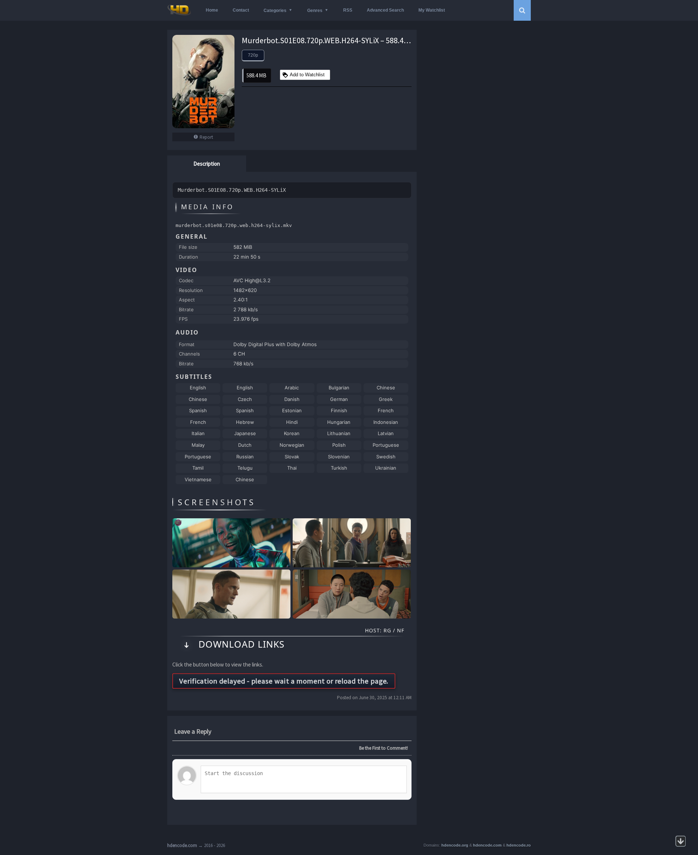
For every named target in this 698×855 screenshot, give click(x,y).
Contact (241, 10)
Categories (275, 10)
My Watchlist (431, 10)
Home (212, 10)
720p (253, 55)
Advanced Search (385, 10)
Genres (314, 10)
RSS (347, 10)
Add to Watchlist (307, 74)
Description (206, 163)
